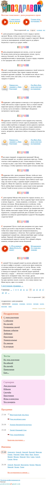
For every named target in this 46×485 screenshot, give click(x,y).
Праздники (8, 337)
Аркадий (25, 452)
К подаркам (9, 346)
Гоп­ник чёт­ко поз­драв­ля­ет (36, 20)
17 (43, 290)
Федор (15, 459)
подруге (29, 304)
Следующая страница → (12, 286)
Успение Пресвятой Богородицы (21, 425)
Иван (27, 454)
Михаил (16, 457)
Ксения (32, 465)
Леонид (36, 454)
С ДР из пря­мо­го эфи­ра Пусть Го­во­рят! (15, 248)
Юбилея (7, 389)
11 (24, 290)
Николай (23, 457)
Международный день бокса (19, 415)
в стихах (39, 30)
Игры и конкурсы (11, 399)
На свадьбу (8, 324)
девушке (36, 304)
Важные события (11, 330)
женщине (15, 304)
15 (37, 290)
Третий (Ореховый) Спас (18, 430)
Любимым (8, 333)
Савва (32, 457)
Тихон (22, 467)
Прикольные (9, 369)
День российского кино (18, 419)
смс (28, 30)
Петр (28, 457)
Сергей (37, 457)
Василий (32, 452)
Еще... (6, 373)
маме (10, 306)
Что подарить (9, 402)
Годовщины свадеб (12, 327)
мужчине (22, 304)
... (11, 290)
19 (6, 293)
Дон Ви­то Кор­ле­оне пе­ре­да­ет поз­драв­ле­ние (36, 87)
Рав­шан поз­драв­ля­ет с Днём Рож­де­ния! (15, 87)
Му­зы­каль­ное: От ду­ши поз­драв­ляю (36, 248)
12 (27, 290)
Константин (25, 465)
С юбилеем (8, 321)
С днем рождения (11, 317)
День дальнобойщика (17, 435)
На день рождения (11, 360)
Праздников (9, 395)
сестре (42, 304)
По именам (8, 343)
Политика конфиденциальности (10, 480)
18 (3, 293)
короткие (4, 306)
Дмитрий (16, 454)
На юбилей (8, 363)
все (44, 30)
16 (40, 290)
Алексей (18, 452)
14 (34, 290)
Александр (11, 452)
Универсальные (10, 340)
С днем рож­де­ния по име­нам (14, 20)
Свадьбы (7, 392)
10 (21, 290)
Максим (38, 465)
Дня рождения (10, 386)
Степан (10, 459)
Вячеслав (39, 452)
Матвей (10, 457)
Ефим (22, 454)
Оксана (16, 467)
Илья (31, 454)
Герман (10, 454)
